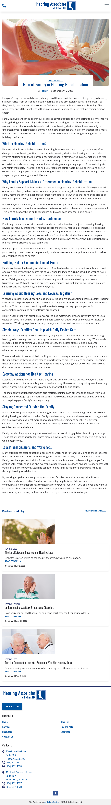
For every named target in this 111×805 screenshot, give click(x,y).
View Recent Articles (95, 510)
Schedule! (12, 706)
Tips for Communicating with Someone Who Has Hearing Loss (38, 662)
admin (45, 90)
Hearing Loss (11, 549)
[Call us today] (4, 5)
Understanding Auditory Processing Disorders (29, 607)
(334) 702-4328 (14, 766)
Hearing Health (55, 80)
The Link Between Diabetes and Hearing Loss (29, 552)
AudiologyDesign (51, 802)
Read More (11, 561)
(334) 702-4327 (14, 762)
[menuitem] (26, 722)
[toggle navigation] (106, 6)
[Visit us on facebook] (55, 793)
